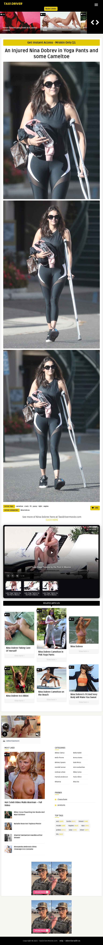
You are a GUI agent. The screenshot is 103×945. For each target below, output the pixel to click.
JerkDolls (61, 805)
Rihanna (58, 782)
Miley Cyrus (77, 772)
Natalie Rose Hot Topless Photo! (27, 824)
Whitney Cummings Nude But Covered (59, 28)
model (60, 826)
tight (40, 506)
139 (7, 669)
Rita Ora (76, 782)
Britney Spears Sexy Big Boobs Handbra (20, 28)
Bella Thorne (59, 758)
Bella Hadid (77, 753)
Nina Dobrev (25, 510)
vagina (45, 506)
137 (72, 619)
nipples (73, 826)
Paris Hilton (77, 777)
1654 (8, 755)
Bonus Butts (77, 758)
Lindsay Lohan (60, 772)
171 (40, 611)
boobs (71, 821)
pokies (61, 830)
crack (26, 506)
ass (59, 821)
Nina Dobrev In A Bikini (17, 696)
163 (7, 615)
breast (83, 821)
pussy (35, 506)
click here (52, 519)
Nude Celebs (50, 9)
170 (72, 667)
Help (61, 941)
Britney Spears (60, 762)
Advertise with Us (73, 941)
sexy (73, 830)
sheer (84, 830)
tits (59, 834)
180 (96, 508)
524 (43, 14)
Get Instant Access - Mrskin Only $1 (51, 42)
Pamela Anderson (61, 777)
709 (3, 14)
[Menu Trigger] (96, 4)
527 (84, 14)
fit (31, 506)
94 (40, 670)
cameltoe (19, 506)
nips (85, 826)
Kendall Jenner (60, 767)
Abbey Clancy (60, 753)
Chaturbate (62, 799)
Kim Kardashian (79, 767)
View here (18, 656)
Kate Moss (77, 762)
